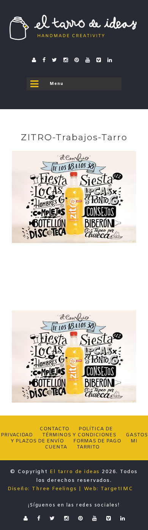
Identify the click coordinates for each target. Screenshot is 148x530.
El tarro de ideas (75, 472)
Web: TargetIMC (108, 489)
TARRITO (88, 447)
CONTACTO (54, 429)
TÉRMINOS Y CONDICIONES (79, 435)
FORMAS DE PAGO (97, 441)
